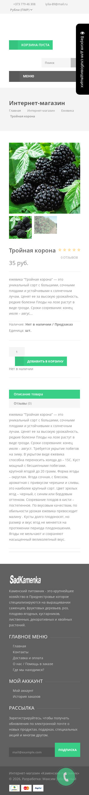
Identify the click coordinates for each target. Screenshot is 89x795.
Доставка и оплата (28, 658)
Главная (15, 110)
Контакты (20, 652)
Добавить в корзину (45, 361)
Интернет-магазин (41, 110)
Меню (28, 76)
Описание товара (28, 394)
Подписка (67, 750)
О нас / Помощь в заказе (33, 664)
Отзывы (23, 403)
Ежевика (67, 110)
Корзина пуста (35, 45)
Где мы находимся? (28, 670)
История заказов (26, 696)
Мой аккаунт (23, 691)
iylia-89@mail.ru (56, 4)
